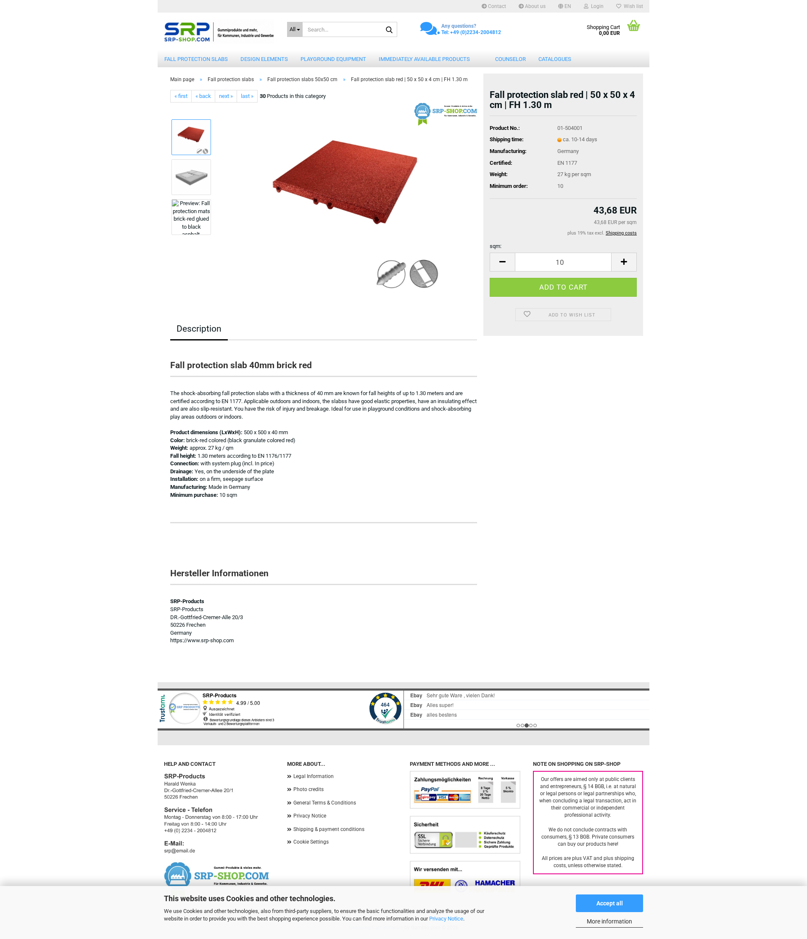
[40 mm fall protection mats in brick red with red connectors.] (348, 197)
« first (180, 96)
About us (535, 6)
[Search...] (389, 29)
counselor (510, 59)
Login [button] (596, 6)
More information (609, 921)
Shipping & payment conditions (328, 829)
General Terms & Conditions (324, 803)
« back (203, 96)
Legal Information (313, 776)
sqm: (495, 246)
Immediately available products (424, 59)
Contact (496, 6)
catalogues (554, 59)
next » (226, 96)
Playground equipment (333, 59)
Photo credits (308, 789)
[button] (565, 6)
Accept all (609, 903)
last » (247, 96)
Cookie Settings (311, 842)
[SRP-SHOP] (219, 31)
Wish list (632, 6)
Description (199, 329)
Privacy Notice (446, 918)
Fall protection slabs (196, 59)
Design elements (264, 59)
